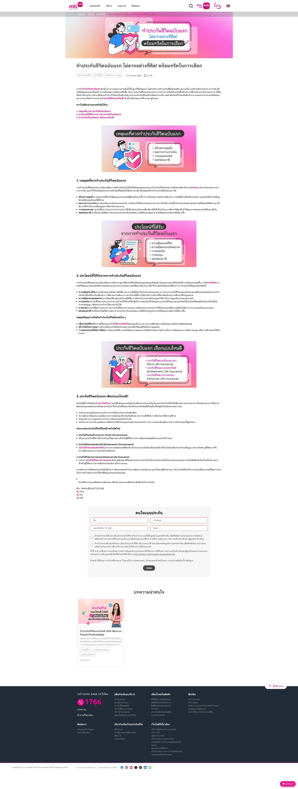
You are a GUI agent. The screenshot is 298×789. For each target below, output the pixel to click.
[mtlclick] (217, 6)
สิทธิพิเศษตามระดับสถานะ (161, 702)
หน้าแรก (81, 14)
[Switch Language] (228, 6)
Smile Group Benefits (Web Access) (203, 705)
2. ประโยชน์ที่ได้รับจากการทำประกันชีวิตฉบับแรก (98, 114)
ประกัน (193, 187)
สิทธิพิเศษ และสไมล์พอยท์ (161, 699)
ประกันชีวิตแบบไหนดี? (114, 98)
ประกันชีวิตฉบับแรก (91, 88)
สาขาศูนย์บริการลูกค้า (85, 729)
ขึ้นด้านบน (278, 686)
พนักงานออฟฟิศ (84, 75)
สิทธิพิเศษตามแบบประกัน (161, 705)
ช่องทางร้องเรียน (83, 732)
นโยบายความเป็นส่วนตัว (86, 767)
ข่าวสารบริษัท (119, 738)
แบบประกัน (95, 5)
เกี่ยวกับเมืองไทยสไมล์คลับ (161, 712)
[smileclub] (203, 6)
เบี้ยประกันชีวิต (122, 323)
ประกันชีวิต (101, 14)
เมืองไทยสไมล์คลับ (160, 694)
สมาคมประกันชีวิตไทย (159, 748)
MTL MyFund (194, 699)
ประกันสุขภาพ (119, 699)
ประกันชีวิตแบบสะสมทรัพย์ (91, 447)
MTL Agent (193, 702)
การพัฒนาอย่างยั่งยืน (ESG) (125, 732)
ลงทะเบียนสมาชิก (158, 715)
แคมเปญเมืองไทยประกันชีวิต (125, 715)
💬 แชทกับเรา (287, 783)
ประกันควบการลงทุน (113, 75)
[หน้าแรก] (76, 6)
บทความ (122, 5)
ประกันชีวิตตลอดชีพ (121, 705)
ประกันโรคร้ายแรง (121, 702)
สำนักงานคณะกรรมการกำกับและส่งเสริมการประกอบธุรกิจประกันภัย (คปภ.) (166, 742)
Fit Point (155, 708)
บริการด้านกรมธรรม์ (122, 712)
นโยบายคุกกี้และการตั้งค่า (107, 767)
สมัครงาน (117, 735)
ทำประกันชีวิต (102, 403)
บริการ (109, 5)
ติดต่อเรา (136, 5)
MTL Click (155, 732)
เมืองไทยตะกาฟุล (157, 735)
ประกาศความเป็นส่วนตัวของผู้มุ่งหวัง (179, 538)
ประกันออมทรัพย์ (87, 654)
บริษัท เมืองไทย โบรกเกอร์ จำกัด (163, 729)
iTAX (81, 491)
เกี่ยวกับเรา (118, 729)
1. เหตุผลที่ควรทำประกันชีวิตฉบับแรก (93, 111)
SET (81, 494)
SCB (81, 497)
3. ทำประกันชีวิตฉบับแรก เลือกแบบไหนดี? (95, 117)
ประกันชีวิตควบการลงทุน (98, 460)
